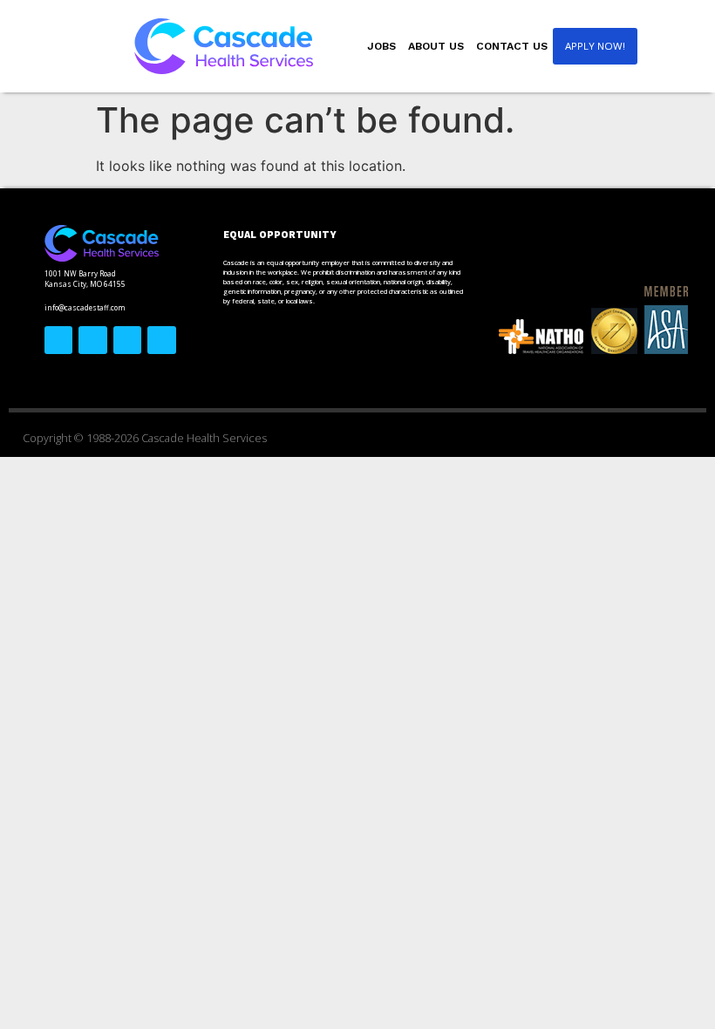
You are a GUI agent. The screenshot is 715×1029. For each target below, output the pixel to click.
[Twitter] (92, 340)
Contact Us (512, 46)
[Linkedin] (161, 340)
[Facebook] (58, 340)
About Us (436, 46)
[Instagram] (127, 340)
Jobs (381, 46)
